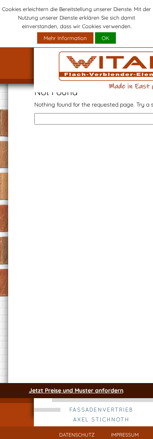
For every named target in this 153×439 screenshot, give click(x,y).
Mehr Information (65, 38)
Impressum (125, 435)
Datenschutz (77, 435)
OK (105, 38)
